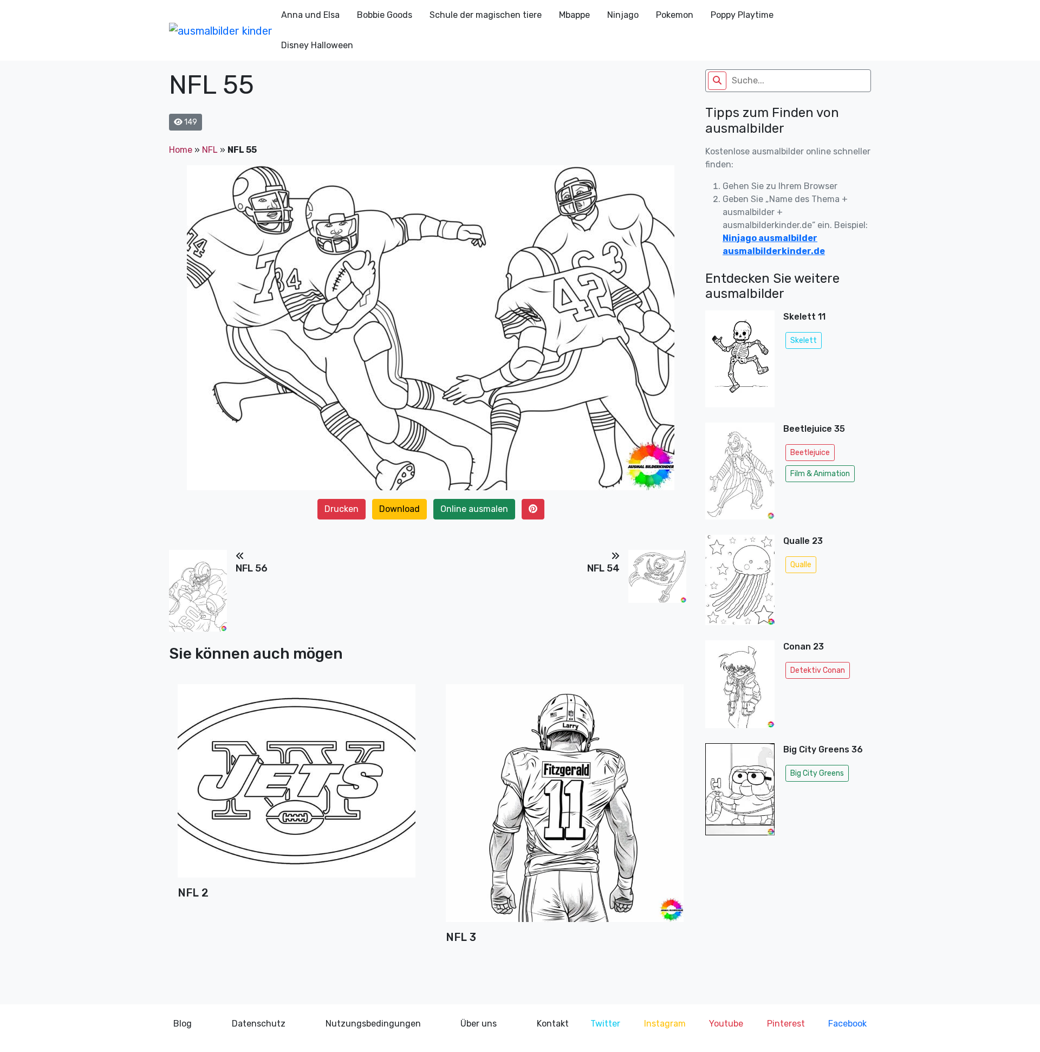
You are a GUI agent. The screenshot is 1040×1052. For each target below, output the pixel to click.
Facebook (847, 1023)
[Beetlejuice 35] (740, 474)
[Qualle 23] (740, 583)
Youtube (726, 1023)
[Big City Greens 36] (740, 792)
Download (399, 509)
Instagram (665, 1023)
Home (180, 150)
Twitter (605, 1023)
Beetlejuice (810, 452)
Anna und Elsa (310, 15)
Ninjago (623, 15)
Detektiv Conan (817, 670)
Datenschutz (258, 1023)
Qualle (800, 564)
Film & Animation (820, 473)
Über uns (478, 1023)
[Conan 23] (740, 687)
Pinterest (786, 1023)
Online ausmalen (474, 509)
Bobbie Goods (384, 15)
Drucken (341, 509)
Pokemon (674, 15)
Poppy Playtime (742, 15)
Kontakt (553, 1023)
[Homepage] (220, 30)
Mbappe (574, 15)
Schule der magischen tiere (486, 15)
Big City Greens (817, 773)
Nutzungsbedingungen (373, 1023)
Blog (182, 1023)
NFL (210, 150)
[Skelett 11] (740, 362)
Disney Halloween (317, 45)
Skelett (803, 340)
